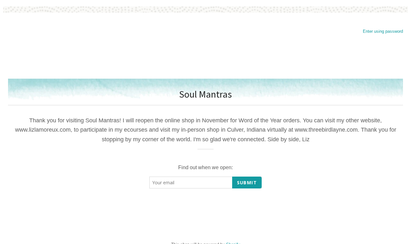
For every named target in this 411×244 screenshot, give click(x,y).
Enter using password (383, 31)
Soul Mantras (205, 94)
